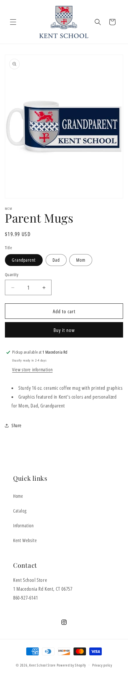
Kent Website (25, 540)
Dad (56, 260)
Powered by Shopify (71, 664)
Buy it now (64, 330)
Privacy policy (102, 665)
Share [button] (16, 425)
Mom (80, 260)
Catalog (19, 511)
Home (18, 496)
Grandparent (24, 260)
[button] (13, 22)
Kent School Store (42, 664)
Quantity (11, 274)
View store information (32, 369)
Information (23, 525)
